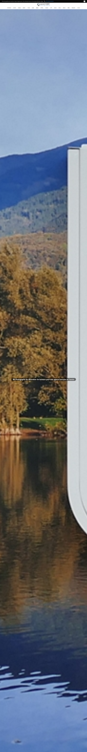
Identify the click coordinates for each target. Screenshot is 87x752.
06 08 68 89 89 (49, 1)
